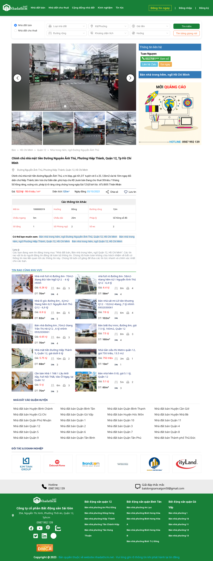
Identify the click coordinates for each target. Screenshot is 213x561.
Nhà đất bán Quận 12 (26, 426)
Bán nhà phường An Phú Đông (100, 507)
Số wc (92, 226)
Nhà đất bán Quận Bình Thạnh (126, 408)
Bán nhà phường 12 (179, 530)
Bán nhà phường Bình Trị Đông (143, 541)
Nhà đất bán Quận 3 (120, 426)
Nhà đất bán (38, 7)
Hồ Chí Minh (26, 150)
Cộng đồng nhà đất (83, 7)
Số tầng (17, 226)
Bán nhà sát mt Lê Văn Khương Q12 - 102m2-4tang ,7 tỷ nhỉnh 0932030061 (116, 304)
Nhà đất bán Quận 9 (26, 438)
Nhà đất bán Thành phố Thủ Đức (175, 438)
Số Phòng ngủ (61, 226)
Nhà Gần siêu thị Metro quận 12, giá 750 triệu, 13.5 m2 (117, 351)
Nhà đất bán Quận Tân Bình (77, 438)
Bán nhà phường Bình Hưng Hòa (143, 513)
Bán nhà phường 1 (178, 513)
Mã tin (16, 209)
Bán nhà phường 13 (179, 535)
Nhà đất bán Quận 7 (120, 432)
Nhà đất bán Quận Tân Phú (124, 438)
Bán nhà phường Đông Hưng (99, 513)
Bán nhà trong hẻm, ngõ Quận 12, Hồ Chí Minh (97, 241)
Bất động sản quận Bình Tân (144, 501)
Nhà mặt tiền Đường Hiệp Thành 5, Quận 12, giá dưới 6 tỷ (54, 351)
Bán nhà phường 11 (179, 524)
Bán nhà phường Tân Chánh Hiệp (102, 524)
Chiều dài (58, 217)
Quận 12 (41, 150)
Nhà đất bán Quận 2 (73, 426)
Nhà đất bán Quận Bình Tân (77, 408)
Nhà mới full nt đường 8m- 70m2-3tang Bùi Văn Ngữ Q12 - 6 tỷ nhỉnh (54, 279)
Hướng (57, 209)
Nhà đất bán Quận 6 (73, 432)
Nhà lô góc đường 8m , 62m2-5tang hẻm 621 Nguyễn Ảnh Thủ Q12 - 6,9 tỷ (54, 304)
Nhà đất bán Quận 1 (73, 420)
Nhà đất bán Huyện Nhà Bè (171, 414)
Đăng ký (204, 7)
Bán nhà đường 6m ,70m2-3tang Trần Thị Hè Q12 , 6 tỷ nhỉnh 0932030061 (54, 329)
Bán (14, 150)
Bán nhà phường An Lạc (139, 507)
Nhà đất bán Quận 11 (167, 420)
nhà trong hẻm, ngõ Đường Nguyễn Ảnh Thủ (74, 150)
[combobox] (65, 26)
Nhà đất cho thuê (59, 7)
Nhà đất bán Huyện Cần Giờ (171, 408)
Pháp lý (93, 217)
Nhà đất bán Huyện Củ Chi (29, 414)
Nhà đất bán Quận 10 (120, 420)
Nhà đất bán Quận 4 (167, 426)
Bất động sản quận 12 (98, 501)
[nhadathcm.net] (14, 9)
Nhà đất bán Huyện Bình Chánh (33, 408)
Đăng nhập (185, 7)
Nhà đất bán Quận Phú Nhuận (32, 420)
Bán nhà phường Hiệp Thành (100, 518)
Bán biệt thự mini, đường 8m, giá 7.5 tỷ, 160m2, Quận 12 (117, 327)
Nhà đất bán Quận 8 (167, 432)
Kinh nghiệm (105, 7)
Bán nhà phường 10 (179, 518)
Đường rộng (96, 209)
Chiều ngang (19, 217)
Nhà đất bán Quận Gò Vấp (76, 414)
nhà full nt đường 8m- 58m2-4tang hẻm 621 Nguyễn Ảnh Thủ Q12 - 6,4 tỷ (117, 279)
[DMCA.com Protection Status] (44, 548)
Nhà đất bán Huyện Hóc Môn (125, 414)
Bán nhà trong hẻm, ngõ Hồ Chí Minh (165, 74)
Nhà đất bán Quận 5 (26, 432)
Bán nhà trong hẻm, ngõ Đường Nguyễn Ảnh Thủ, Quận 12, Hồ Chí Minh (78, 236)
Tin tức (120, 7)
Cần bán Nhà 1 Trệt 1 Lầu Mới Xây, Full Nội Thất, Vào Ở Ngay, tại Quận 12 (54, 377)
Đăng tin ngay (160, 8)
